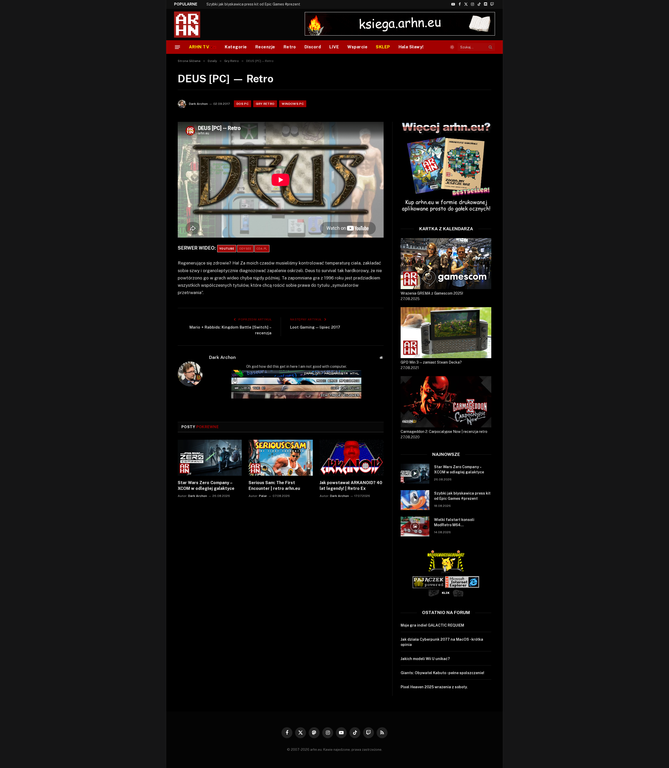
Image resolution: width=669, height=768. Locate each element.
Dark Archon (198, 104)
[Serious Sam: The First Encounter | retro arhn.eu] (281, 458)
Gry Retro (265, 104)
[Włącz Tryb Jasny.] (452, 47)
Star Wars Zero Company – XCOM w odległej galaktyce (206, 485)
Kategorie (236, 46)
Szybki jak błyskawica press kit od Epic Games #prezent (253, 4)
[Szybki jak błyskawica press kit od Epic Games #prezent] (415, 500)
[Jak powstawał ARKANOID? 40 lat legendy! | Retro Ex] (352, 458)
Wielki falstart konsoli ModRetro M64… (454, 522)
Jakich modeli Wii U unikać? (425, 659)
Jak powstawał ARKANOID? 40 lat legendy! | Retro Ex (351, 485)
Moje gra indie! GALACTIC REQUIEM (432, 625)
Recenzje (265, 46)
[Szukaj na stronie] (490, 47)
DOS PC (243, 104)
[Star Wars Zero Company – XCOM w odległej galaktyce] (210, 458)
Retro (290, 46)
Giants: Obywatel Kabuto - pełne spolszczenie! (442, 673)
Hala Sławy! (411, 46)
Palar (263, 496)
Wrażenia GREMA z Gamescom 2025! (432, 293)
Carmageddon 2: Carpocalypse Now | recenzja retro (444, 431)
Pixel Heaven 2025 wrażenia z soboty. (434, 687)
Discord (312, 46)
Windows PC (293, 104)
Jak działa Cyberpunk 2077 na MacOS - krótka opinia (442, 642)
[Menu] (177, 47)
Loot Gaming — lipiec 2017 (315, 327)
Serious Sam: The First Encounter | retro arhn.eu (274, 485)
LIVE (334, 46)
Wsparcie (357, 46)
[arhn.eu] (190, 24)
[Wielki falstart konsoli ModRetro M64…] (415, 526)
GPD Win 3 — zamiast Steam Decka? (431, 362)
